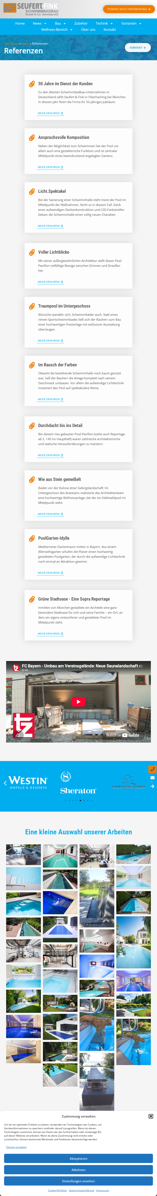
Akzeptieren (78, 1158)
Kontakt (110, 29)
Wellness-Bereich (54, 29)
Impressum (102, 1190)
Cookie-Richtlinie (57, 1190)
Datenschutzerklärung (81, 1190)
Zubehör (81, 23)
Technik (102, 23)
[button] (151, 1116)
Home (20, 23)
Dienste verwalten (16, 1147)
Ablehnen (78, 1170)
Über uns (88, 29)
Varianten (129, 23)
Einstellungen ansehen (78, 1181)
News (37, 23)
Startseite (11, 43)
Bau (58, 23)
